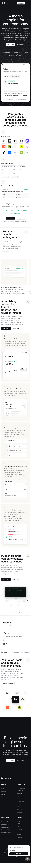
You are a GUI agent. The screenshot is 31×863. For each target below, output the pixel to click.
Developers (5, 817)
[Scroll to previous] (4, 252)
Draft (2, 788)
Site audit (19, 837)
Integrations (21, 784)
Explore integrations (8, 683)
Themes (19, 826)
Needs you (6, 76)
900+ (27, 152)
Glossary (19, 834)
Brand (18, 840)
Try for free (21, 218)
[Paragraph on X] (13, 856)
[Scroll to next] (7, 252)
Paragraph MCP (5, 827)
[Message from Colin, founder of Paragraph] (27, 859)
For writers (19, 829)
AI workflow (20, 790)
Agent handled (15, 76)
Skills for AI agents (6, 832)
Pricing (18, 823)
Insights (19, 804)
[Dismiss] (28, 847)
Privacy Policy (7, 852)
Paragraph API (5, 821)
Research (19, 796)
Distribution (20, 809)
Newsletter (19, 793)
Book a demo (10, 44)
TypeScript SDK (5, 830)
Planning (19, 798)
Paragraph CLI (5, 824)
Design (18, 806)
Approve (3, 797)
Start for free (21, 3)
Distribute (3, 791)
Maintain (3, 794)
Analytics (19, 812)
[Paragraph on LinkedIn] (17, 856)
